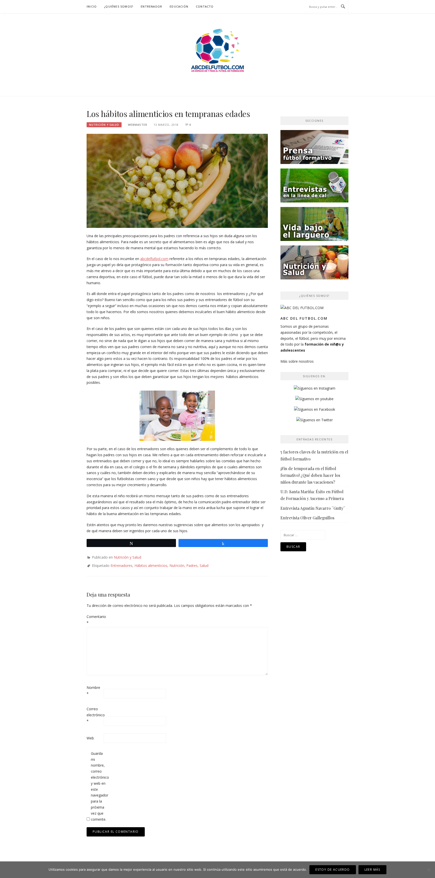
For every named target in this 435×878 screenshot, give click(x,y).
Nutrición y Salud (104, 125)
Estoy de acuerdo (332, 869)
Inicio (92, 6)
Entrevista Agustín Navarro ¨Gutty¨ (312, 508)
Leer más (372, 869)
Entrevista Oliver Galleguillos (307, 517)
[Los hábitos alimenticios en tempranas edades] (177, 180)
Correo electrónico (95, 714)
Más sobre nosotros (297, 361)
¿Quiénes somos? (118, 6)
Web (90, 738)
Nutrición (176, 565)
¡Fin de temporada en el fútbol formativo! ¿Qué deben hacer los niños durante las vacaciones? (310, 475)
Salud (204, 565)
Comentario (95, 619)
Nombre (93, 690)
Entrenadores (121, 565)
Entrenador (151, 6)
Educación (179, 6)
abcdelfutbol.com (154, 258)
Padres (192, 565)
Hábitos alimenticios (150, 565)
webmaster (137, 125)
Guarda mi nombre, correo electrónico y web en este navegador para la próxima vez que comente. (99, 786)
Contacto (205, 6)
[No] (428, 869)
